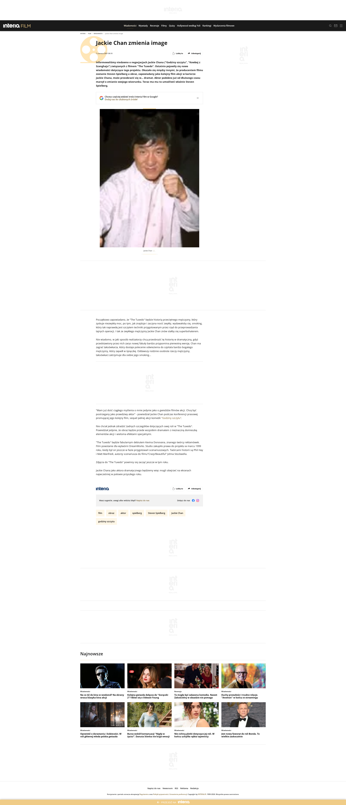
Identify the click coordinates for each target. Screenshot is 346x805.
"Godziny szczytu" (171, 418)
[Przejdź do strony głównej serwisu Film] (26, 26)
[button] (130, 25)
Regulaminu (144, 794)
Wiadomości (98, 33)
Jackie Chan (177, 513)
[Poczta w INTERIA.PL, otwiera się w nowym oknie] (335, 25)
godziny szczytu (106, 521)
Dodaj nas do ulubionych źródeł (131, 99)
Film (89, 33)
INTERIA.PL (202, 794)
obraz (111, 513)
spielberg (137, 513)
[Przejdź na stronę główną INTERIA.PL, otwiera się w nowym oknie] (11, 26)
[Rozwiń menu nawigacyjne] (341, 25)
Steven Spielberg (156, 513)
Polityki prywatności (161, 794)
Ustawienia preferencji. (178, 794)
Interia (83, 33)
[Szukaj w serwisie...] (330, 25)
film (100, 513)
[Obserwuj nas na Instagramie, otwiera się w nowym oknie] (197, 500)
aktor (123, 513)
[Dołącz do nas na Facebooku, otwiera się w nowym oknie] (193, 500)
